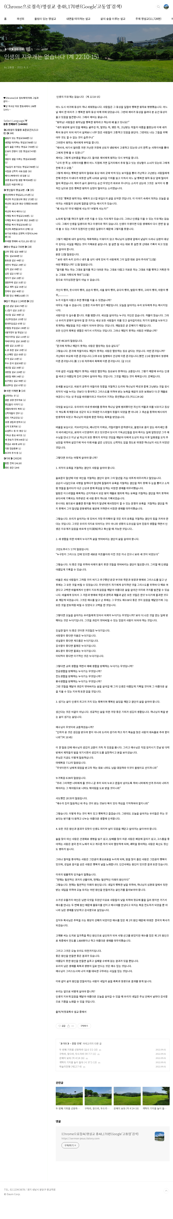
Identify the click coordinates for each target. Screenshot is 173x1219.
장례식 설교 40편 (14, 291)
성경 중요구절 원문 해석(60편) (20, 180)
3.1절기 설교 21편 (15, 310)
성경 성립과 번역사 (15, 422)
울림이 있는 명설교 (45, 19)
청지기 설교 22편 (14, 278)
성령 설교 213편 (14, 345)
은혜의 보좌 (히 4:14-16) (71, 1058)
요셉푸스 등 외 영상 (15, 430)
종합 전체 (76, 1043)
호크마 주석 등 (13, 452)
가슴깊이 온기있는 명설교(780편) (22, 166)
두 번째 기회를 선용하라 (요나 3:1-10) (78, 1049)
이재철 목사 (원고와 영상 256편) (21, 220)
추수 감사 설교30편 (15, 363)
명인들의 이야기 (14, 404)
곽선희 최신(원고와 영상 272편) (21, 199)
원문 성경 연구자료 (15, 400)
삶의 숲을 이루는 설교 (113, 19)
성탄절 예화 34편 (14, 376)
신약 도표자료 (13, 426)
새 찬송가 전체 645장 (16, 439)
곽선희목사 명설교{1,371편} (19, 194)
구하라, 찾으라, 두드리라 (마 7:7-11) (77, 1053)
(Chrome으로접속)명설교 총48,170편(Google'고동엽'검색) (63, 6)
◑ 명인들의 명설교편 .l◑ (18, 190)
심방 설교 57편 (13, 273)
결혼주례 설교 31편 (15, 282)
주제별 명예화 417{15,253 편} (20, 241)
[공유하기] (68, 1026)
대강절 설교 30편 (14, 367)
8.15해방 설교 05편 (15, 354)
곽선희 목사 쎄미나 (15, 211)
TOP (166, 1191)
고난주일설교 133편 (16, 319)
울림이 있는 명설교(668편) (19, 138)
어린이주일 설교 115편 (17, 336)
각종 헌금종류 (13, 448)
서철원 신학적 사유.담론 (18, 171)
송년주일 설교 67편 (15, 385)
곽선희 (20, 19)
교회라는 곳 (12, 395)
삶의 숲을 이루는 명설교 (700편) (21, 146)
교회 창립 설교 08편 (16, 251)
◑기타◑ (64, 1043)
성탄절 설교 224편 (15, 372)
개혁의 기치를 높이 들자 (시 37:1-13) (78, 1062)
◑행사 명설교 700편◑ (17, 246)
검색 (158, 6)
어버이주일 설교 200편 (17, 341)
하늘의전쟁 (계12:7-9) (70, 1066)
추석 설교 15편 (13, 358)
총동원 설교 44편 (14, 260)
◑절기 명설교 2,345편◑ (18, 301)
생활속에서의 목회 (15, 408)
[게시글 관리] (73, 1026)
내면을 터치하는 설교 (78, 19)
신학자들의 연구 (14, 413)
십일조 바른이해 (14, 184)
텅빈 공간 (12, 467)
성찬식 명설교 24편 (15, 264)
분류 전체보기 (15, 124)
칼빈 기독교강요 (14, 417)
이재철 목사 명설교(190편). (19, 215)
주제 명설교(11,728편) (148, 19)
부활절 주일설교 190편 (17, 328)
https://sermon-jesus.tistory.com (80, 1138)
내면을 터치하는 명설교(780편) (21, 142)
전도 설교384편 (13, 256)
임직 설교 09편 (13, 269)
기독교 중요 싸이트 (15, 435)
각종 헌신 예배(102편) (17, 295)
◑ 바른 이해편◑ (14, 390)
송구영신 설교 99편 (15, 380)
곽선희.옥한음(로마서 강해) (19, 229)
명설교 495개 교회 (15, 444)
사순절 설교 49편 (14, 314)
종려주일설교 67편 (15, 323)
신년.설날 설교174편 (16, 306)
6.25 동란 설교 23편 (16, 350)
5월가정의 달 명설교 (16, 332)
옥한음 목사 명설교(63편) (18, 224)
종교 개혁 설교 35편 (16, 286)
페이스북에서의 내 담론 (17, 175)
